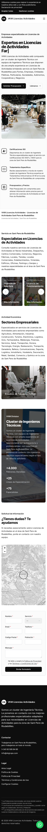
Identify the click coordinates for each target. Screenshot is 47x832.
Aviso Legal (6, 768)
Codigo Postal (11, 637)
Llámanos (34, 86)
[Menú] (44, 18)
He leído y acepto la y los (24, 662)
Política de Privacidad (32, 661)
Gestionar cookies (26, 11)
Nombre (9, 616)
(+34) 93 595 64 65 (9, 749)
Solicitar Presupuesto (12, 86)
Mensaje (9, 648)
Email (8, 627)
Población (29, 637)
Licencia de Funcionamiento (35, 284)
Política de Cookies (9, 772)
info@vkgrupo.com (9, 753)
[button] (41, 292)
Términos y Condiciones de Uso (24, 663)
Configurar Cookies (9, 784)
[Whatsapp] (39, 824)
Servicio (29, 616)
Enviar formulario (23, 669)
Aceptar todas (7, 11)
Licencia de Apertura (10, 284)
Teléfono (29, 627)
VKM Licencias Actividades (21, 18)
